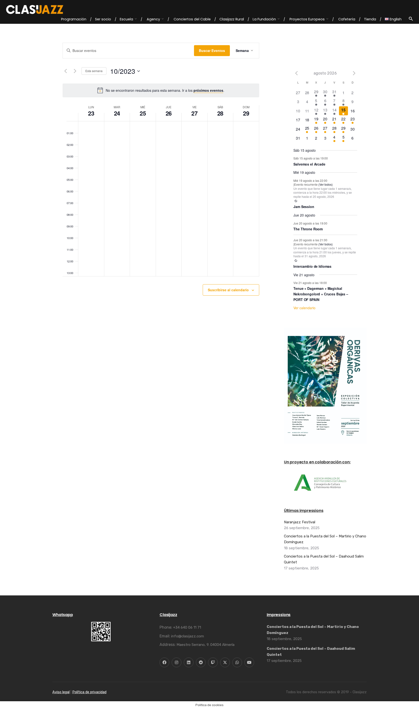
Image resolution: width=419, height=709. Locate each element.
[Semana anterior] (65, 71)
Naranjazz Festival (299, 522)
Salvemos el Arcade (309, 164)
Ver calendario (304, 307)
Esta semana (94, 71)
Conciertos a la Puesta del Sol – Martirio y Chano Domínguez (325, 539)
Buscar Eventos (212, 50)
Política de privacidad (89, 692)
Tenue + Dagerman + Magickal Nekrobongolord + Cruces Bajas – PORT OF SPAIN (320, 294)
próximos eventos (208, 90)
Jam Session (303, 206)
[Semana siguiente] (75, 71)
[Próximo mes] (354, 73)
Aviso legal (61, 692)
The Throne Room (308, 228)
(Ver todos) (325, 184)
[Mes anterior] (296, 73)
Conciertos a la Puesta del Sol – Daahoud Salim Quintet (324, 559)
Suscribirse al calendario (228, 289)
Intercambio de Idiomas (312, 266)
